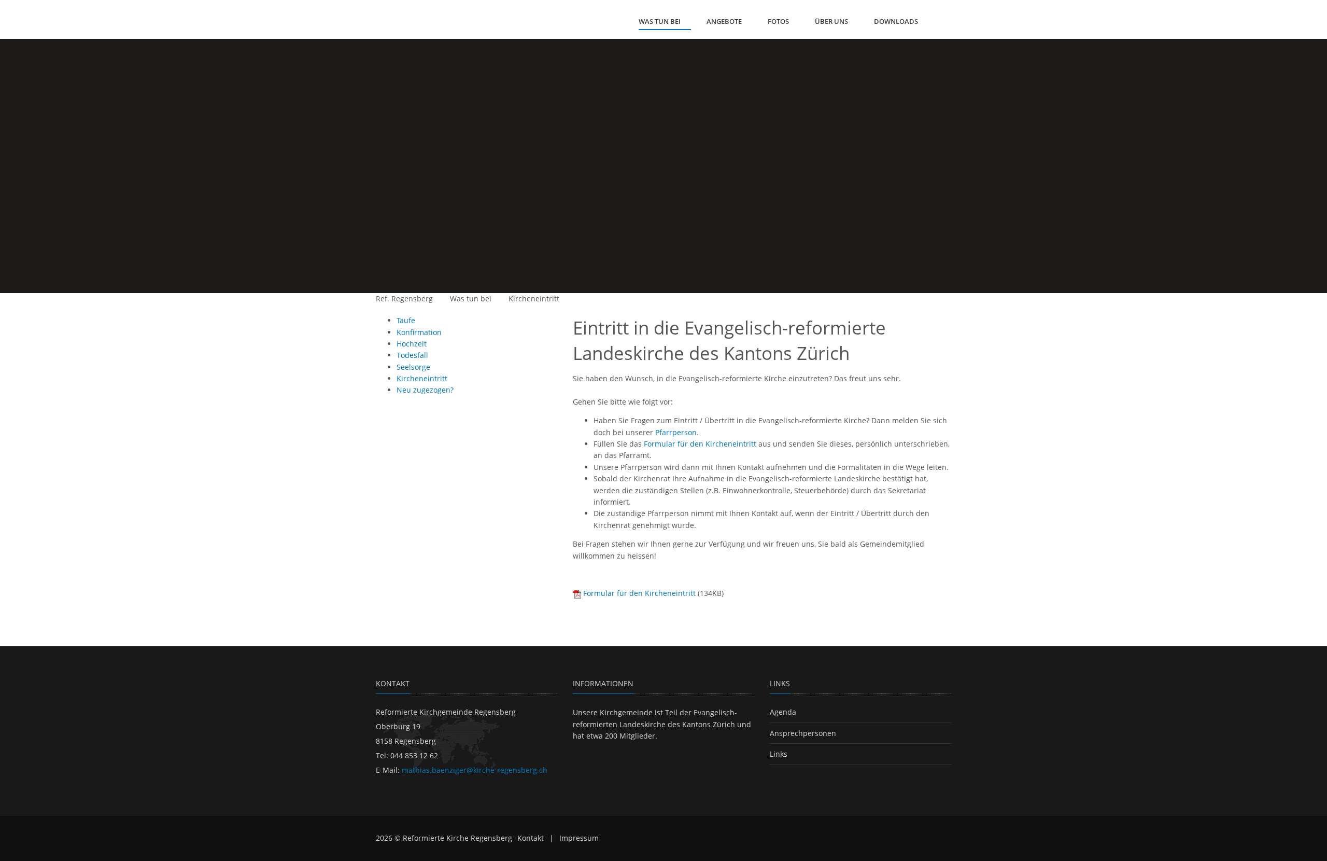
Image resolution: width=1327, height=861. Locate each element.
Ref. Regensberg (404, 298)
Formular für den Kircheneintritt (700, 444)
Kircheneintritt (534, 298)
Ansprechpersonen (803, 733)
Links (778, 754)
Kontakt (530, 838)
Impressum (579, 838)
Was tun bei (470, 298)
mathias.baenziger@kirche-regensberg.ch (474, 770)
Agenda (783, 712)
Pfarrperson (676, 432)
